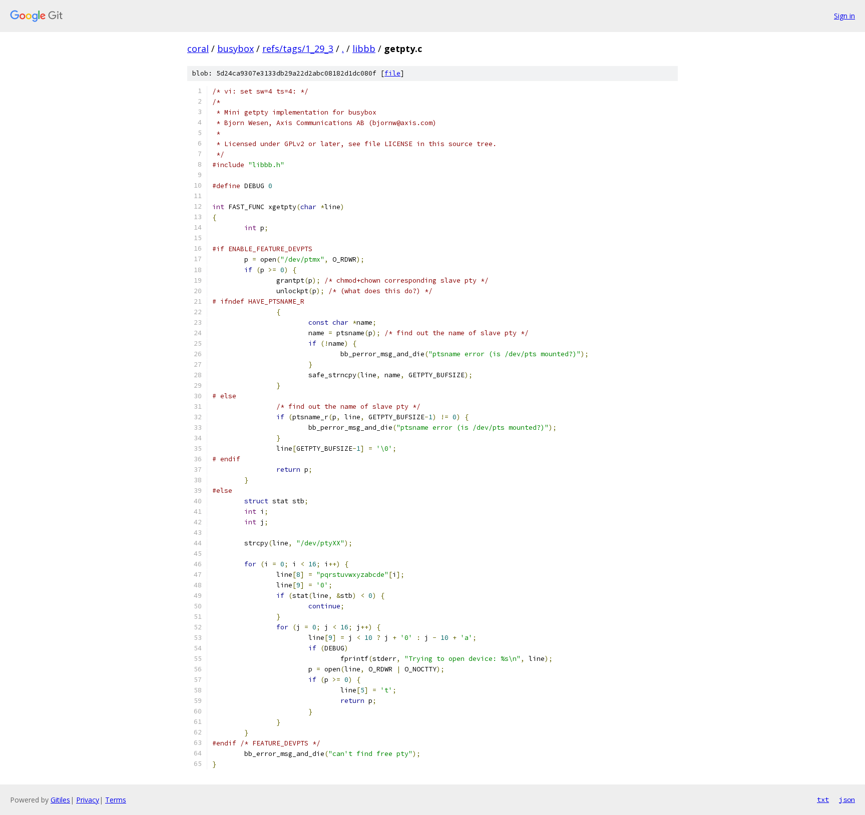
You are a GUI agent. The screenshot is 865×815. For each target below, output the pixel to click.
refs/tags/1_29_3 (297, 49)
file (392, 73)
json (847, 799)
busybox (235, 49)
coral (198, 49)
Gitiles (60, 799)
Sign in (844, 16)
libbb (363, 49)
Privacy (87, 799)
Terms (115, 799)
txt (823, 799)
